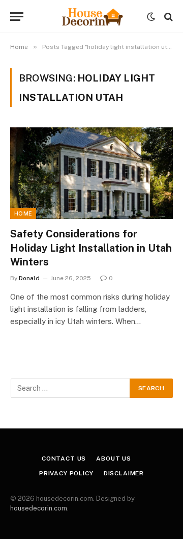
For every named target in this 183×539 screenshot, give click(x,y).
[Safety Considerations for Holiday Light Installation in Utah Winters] (91, 173)
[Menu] (16, 16)
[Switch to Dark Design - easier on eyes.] (151, 16)
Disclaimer (124, 473)
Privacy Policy (66, 473)
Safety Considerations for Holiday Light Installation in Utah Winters (91, 247)
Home (23, 213)
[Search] (167, 16)
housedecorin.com (38, 508)
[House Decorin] (91, 16)
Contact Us (64, 458)
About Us (113, 458)
